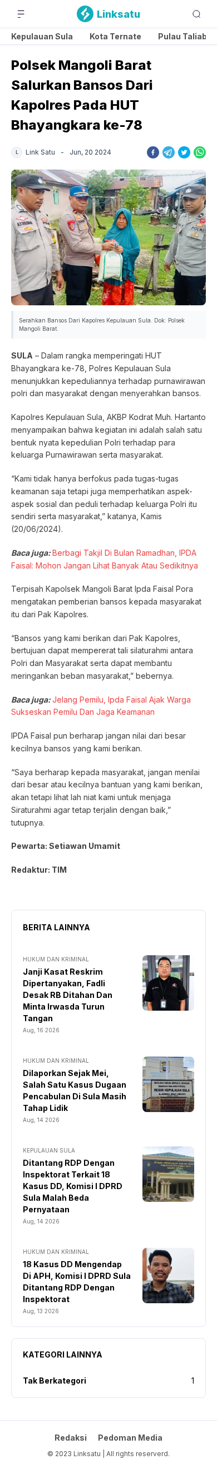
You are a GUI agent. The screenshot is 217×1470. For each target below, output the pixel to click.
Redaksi (71, 1437)
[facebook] (153, 152)
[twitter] (184, 152)
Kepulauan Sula (42, 36)
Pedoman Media (130, 1437)
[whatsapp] (200, 152)
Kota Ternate (115, 36)
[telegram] (168, 152)
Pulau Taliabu (185, 36)
